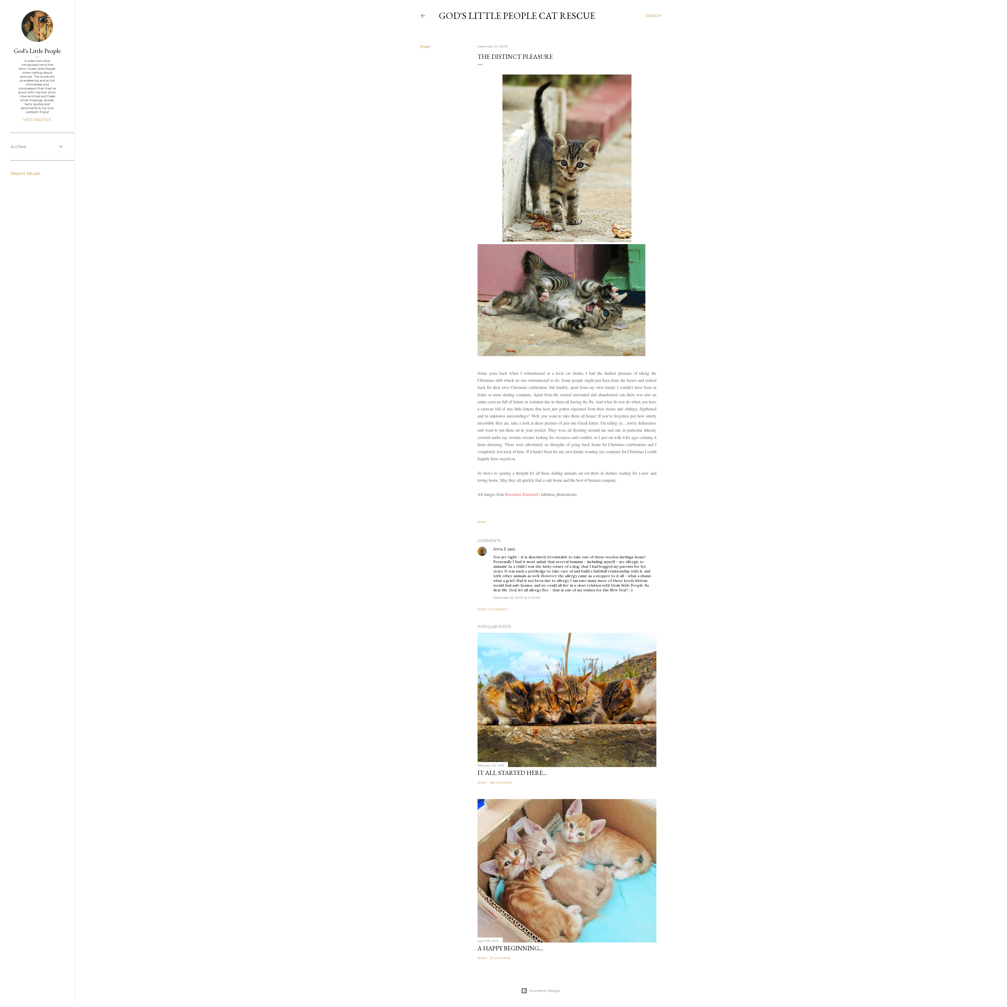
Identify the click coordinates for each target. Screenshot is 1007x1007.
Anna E (499, 549)
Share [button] (425, 46)
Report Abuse (25, 173)
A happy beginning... (510, 948)
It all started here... (512, 773)
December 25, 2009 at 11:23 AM (516, 597)
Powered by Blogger (544, 991)
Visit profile (37, 119)
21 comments (500, 958)
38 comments (500, 782)
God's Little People (37, 51)
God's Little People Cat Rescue (517, 15)
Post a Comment (493, 609)
